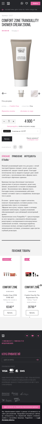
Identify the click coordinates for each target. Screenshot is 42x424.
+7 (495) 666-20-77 (7, 341)
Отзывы (15, 31)
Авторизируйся (12, 126)
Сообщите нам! (32, 140)
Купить (6, 139)
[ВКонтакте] (21, 147)
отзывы (6, 160)
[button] (21, 131)
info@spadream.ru (7, 343)
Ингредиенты (30, 156)
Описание (6, 156)
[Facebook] (15, 147)
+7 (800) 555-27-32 (18, 341)
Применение (17, 156)
